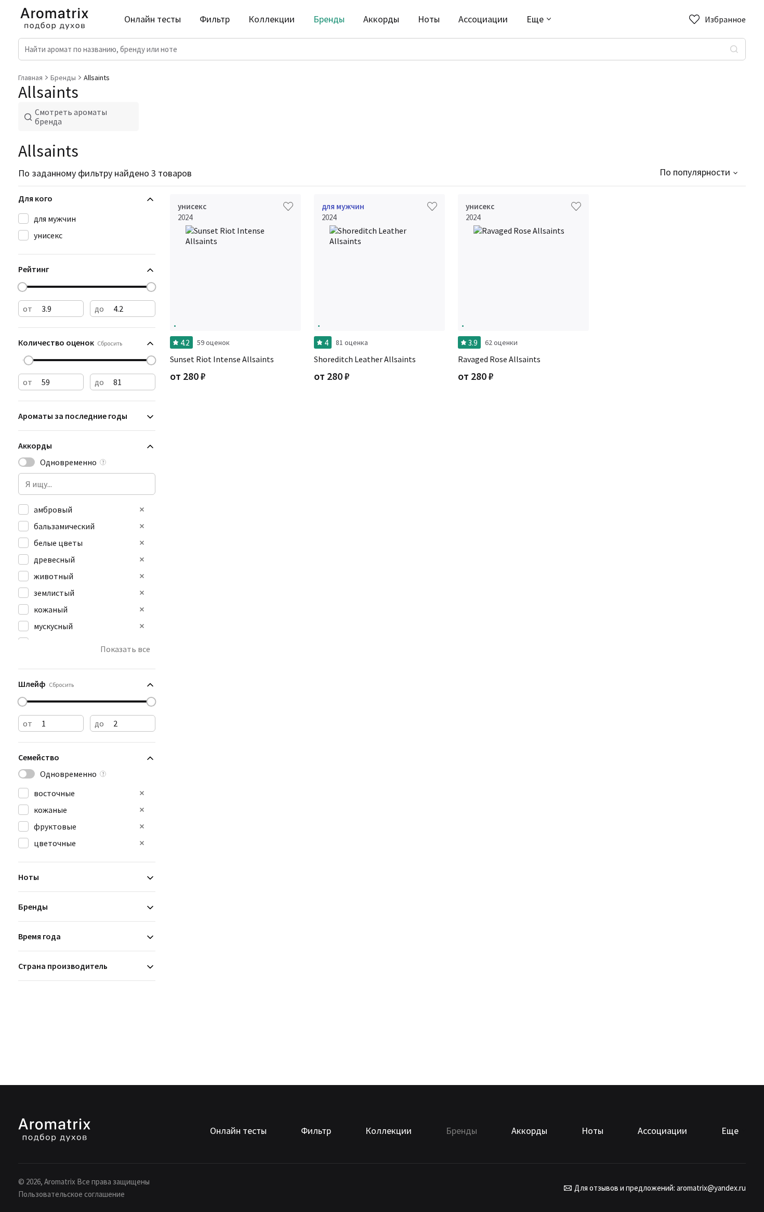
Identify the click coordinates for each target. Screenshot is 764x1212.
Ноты (429, 19)
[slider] (23, 287)
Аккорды (381, 19)
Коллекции (271, 19)
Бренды (329, 19)
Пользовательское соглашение (71, 1194)
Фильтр (215, 19)
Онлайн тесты (152, 19)
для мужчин (55, 218)
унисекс (48, 235)
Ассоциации (483, 19)
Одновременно (68, 462)
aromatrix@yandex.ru (710, 1188)
